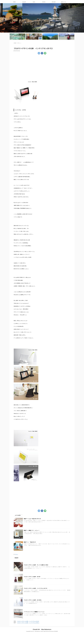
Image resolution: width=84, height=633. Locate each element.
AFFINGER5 (56, 631)
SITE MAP (54, 1)
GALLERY (24, 1)
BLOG (34, 1)
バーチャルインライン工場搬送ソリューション (34, 611)
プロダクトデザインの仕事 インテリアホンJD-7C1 (35, 588)
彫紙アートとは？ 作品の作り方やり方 (32, 518)
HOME (14, 1)
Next (73, 18)
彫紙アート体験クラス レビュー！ (32, 530)
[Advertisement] (42, 67)
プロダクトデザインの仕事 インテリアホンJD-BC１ (28, 622)
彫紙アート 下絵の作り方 (30, 542)
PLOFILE (43, 1)
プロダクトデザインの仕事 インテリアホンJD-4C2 (28, 621)
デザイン (16, 554)
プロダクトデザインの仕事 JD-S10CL (33, 600)
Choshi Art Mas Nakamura (42, 629)
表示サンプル (63, 1)
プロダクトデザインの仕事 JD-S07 (32, 576)
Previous (10, 18)
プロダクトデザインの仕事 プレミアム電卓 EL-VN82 (36, 565)
